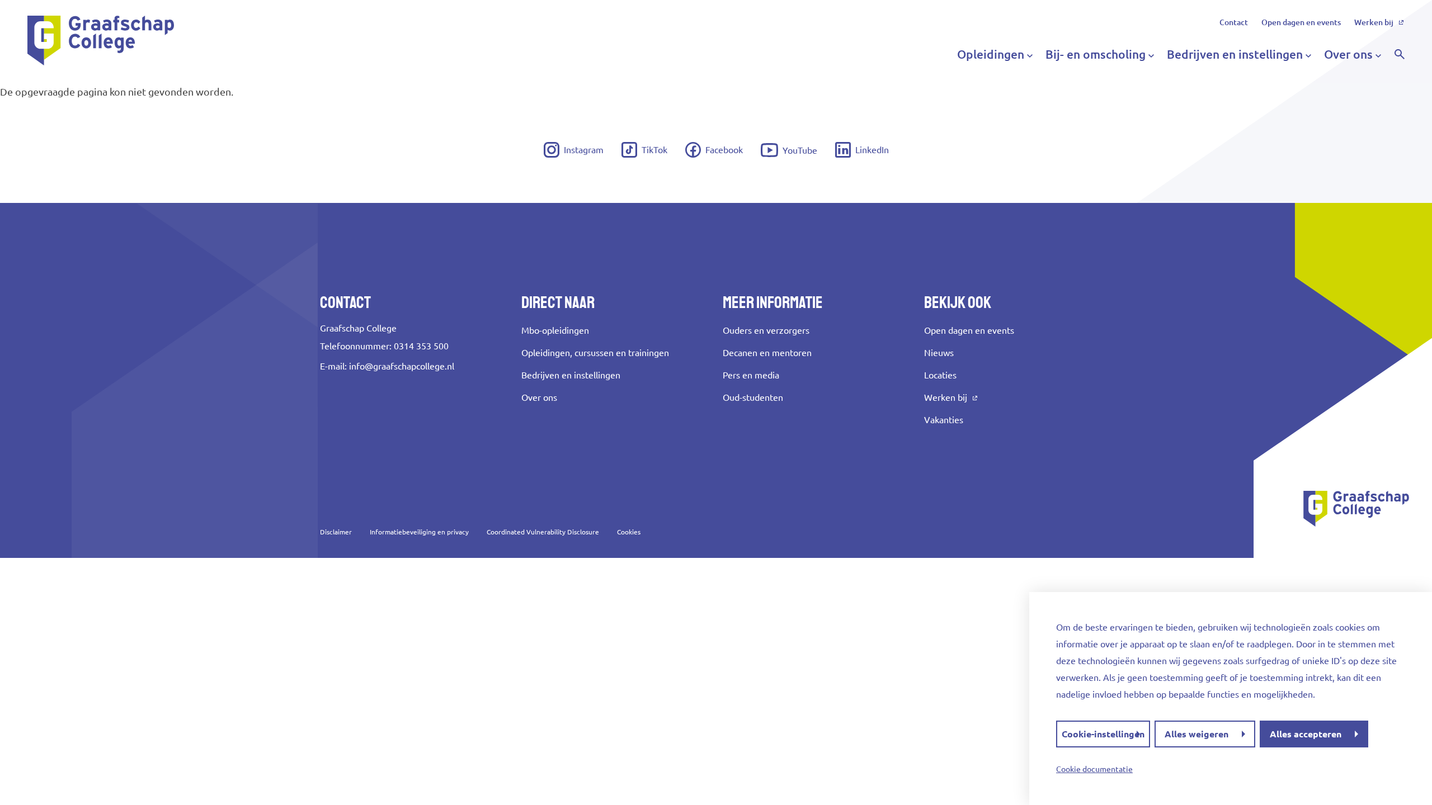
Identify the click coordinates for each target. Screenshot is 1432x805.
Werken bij (1373, 22)
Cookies (628, 532)
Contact (1233, 22)
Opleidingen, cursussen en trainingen (595, 353)
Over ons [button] (1348, 54)
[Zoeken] (1399, 54)
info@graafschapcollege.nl (401, 366)
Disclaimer (336, 532)
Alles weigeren (1196, 734)
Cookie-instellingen (1103, 734)
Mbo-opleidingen (555, 330)
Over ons (539, 397)
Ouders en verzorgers (766, 330)
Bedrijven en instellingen (570, 375)
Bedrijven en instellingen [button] (1235, 54)
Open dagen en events (1301, 22)
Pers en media (751, 375)
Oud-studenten (753, 397)
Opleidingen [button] (990, 54)
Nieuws (939, 353)
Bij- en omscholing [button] (1095, 54)
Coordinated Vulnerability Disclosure (543, 532)
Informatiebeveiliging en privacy (419, 532)
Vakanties (943, 420)
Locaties (940, 375)
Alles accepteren (1305, 734)
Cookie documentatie (1094, 769)
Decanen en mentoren (767, 353)
